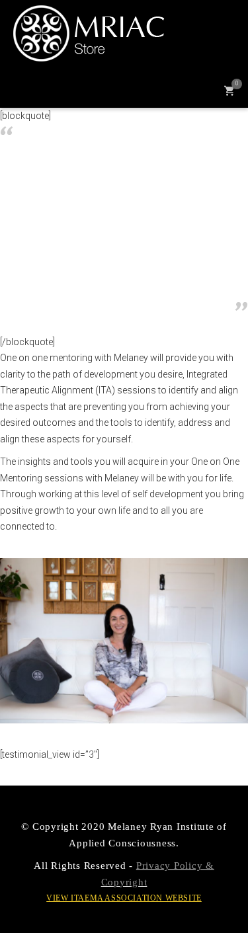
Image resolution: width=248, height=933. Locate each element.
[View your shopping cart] (229, 89)
